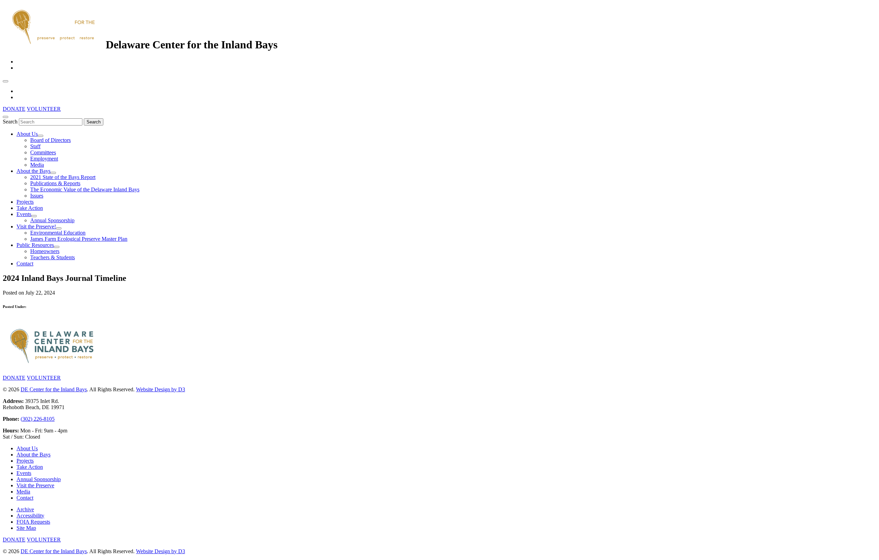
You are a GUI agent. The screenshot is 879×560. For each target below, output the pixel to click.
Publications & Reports (55, 183)
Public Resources (35, 245)
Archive (25, 509)
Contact (24, 263)
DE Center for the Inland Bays (54, 389)
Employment (44, 159)
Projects (25, 202)
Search (10, 121)
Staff (35, 146)
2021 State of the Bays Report (62, 177)
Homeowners (44, 251)
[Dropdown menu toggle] (40, 136)
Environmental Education (57, 233)
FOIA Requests (33, 522)
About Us (27, 134)
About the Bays (33, 171)
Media (37, 165)
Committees (43, 152)
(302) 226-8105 (38, 419)
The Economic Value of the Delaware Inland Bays (84, 189)
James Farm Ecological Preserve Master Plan (78, 239)
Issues (36, 196)
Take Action (29, 208)
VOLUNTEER (44, 109)
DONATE (14, 109)
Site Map (26, 528)
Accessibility (30, 516)
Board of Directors (50, 140)
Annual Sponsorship (52, 220)
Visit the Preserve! (36, 226)
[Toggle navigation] (5, 81)
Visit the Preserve (35, 485)
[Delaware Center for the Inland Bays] (54, 44)
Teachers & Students (52, 257)
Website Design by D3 (160, 389)
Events (23, 214)
